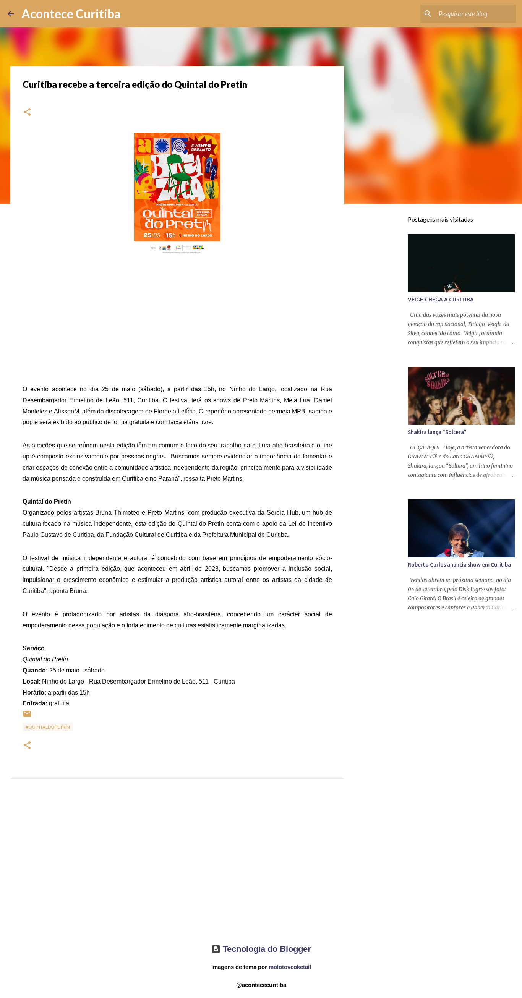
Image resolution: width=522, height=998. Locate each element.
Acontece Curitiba (71, 13)
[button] (27, 112)
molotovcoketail (290, 967)
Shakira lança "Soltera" (437, 432)
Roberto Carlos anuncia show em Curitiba (459, 565)
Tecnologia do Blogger (265, 949)
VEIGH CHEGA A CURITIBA (441, 299)
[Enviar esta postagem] (27, 716)
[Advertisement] (177, 868)
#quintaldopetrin (48, 727)
